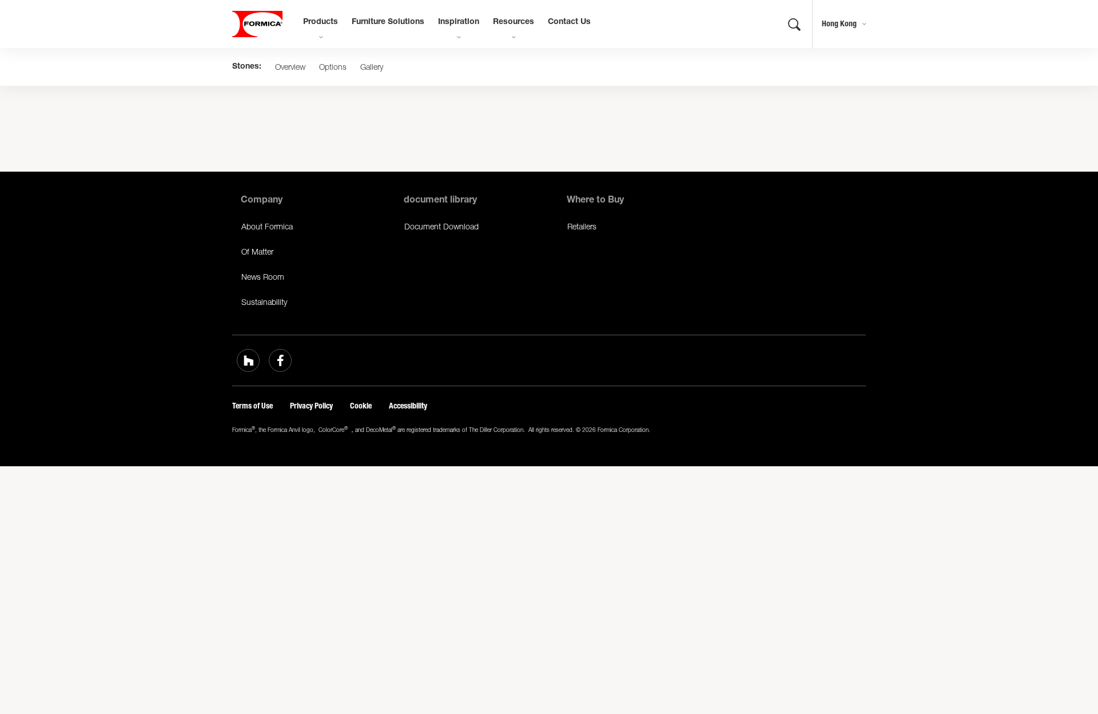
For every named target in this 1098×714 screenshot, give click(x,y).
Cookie (361, 406)
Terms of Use (252, 406)
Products (320, 22)
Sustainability (264, 302)
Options (333, 67)
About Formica (267, 226)
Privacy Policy (311, 406)
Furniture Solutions (388, 22)
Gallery (371, 67)
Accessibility (408, 406)
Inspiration (458, 22)
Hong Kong (839, 24)
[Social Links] (248, 360)
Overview (290, 67)
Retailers (581, 226)
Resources (513, 22)
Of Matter (257, 251)
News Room (262, 276)
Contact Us (569, 22)
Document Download (441, 226)
